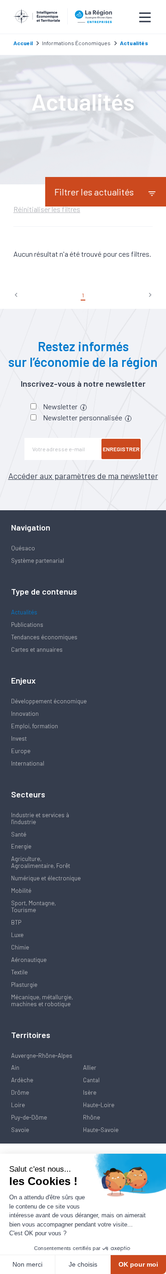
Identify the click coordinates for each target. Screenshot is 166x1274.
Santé (18, 834)
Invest (19, 738)
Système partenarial (37, 560)
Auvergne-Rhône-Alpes (41, 1055)
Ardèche (22, 1080)
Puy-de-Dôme (29, 1117)
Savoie (20, 1129)
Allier (89, 1067)
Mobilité (21, 890)
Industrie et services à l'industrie (40, 818)
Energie (21, 846)
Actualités (24, 612)
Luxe (17, 934)
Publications (27, 624)
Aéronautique (29, 959)
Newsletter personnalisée (83, 417)
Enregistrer (121, 449)
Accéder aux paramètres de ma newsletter (83, 476)
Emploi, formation (34, 726)
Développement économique (49, 701)
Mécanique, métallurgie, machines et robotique (42, 1000)
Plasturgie (24, 984)
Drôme (20, 1092)
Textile (19, 972)
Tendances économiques (44, 637)
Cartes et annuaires (37, 649)
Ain (15, 1067)
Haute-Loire (98, 1105)
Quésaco (23, 548)
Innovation (25, 713)
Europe (20, 751)
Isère (89, 1092)
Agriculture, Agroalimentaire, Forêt (40, 862)
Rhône (91, 1117)
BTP (16, 922)
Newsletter (61, 406)
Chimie (20, 947)
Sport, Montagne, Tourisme (33, 906)
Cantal (91, 1080)
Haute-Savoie (101, 1129)
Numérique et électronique (46, 878)
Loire (18, 1105)
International (27, 763)
